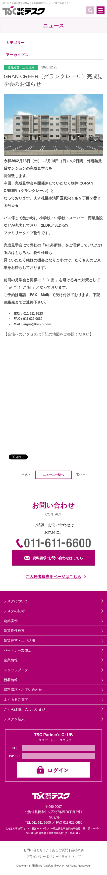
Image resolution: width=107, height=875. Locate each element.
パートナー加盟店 (18, 650)
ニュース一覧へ (53, 475)
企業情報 (11, 660)
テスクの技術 (14, 611)
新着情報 (11, 680)
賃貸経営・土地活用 (19, 640)
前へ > (80, 474)
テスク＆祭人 (14, 719)
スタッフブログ (16, 670)
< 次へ (26, 474)
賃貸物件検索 (14, 631)
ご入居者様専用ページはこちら (53, 576)
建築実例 (11, 621)
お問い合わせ (33, 850)
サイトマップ (71, 856)
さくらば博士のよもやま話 (25, 709)
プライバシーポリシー (42, 856)
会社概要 (77, 850)
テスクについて (16, 601)
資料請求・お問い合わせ (23, 690)
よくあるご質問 (16, 699)
